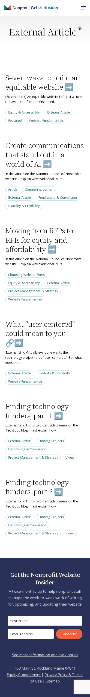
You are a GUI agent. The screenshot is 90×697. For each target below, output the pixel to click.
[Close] (81, 284)
